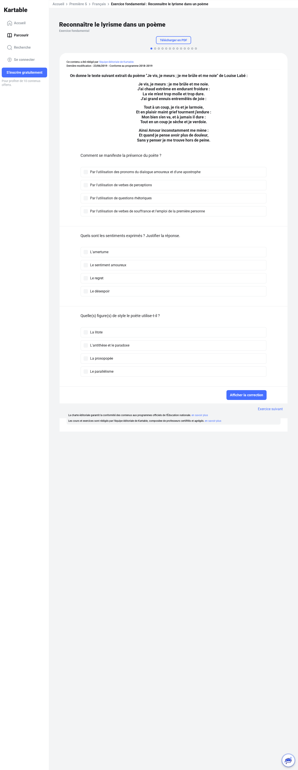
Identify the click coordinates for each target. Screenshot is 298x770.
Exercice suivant (270, 409)
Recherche (22, 47)
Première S (78, 4)
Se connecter (24, 60)
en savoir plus (200, 415)
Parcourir (21, 35)
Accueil (20, 23)
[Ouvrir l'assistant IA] (288, 760)
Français (99, 4)
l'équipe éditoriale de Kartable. (116, 61)
